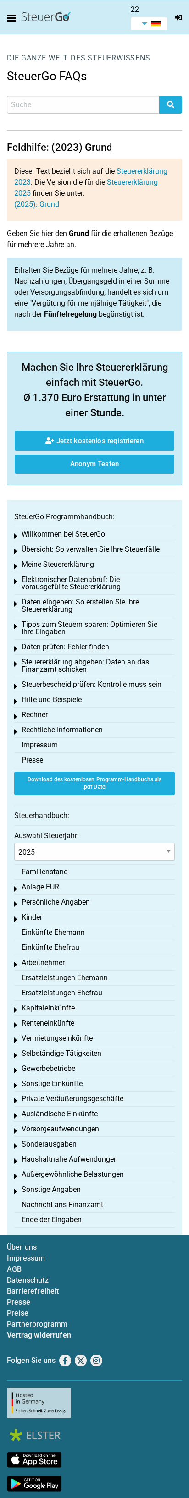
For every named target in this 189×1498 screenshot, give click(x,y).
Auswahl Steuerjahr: (46, 835)
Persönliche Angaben (56, 902)
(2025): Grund (36, 204)
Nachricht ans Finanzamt (62, 1204)
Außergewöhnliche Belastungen (73, 1174)
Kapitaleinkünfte (48, 1008)
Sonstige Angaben (51, 1189)
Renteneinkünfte (48, 1023)
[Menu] (13, 18)
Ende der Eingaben (52, 1219)
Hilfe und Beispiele (52, 699)
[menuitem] (149, 23)
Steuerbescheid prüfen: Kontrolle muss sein (91, 684)
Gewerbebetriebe (48, 1068)
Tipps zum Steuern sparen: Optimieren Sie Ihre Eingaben (89, 628)
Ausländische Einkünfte (60, 1113)
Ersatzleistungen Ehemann (65, 977)
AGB (14, 1269)
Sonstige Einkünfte (52, 1083)
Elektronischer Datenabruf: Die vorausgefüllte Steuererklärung (71, 583)
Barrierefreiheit (33, 1291)
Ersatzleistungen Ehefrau (62, 992)
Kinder (32, 917)
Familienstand (45, 871)
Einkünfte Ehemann (53, 932)
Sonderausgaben (49, 1144)
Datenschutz (28, 1280)
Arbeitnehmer (43, 962)
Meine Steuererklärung (58, 564)
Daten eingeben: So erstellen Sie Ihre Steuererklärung (80, 606)
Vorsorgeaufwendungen (60, 1129)
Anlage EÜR (40, 887)
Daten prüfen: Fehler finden (65, 646)
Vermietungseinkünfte (57, 1038)
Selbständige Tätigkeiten (61, 1053)
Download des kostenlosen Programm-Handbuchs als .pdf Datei (95, 783)
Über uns (22, 1247)
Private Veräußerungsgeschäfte (72, 1098)
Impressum (40, 745)
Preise (17, 1313)
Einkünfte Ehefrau (50, 947)
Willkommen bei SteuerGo (63, 534)
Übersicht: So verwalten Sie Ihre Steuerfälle (91, 549)
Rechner (35, 714)
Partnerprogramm (37, 1324)
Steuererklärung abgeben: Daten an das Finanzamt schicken (85, 666)
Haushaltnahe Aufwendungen (70, 1159)
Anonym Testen (94, 464)
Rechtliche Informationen (62, 729)
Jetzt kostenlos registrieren (98, 441)
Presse (32, 760)
